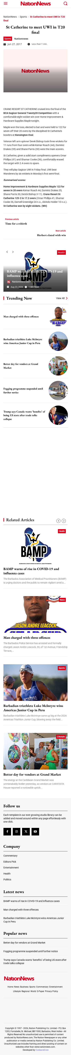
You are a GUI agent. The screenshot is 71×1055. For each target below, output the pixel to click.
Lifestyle (61, 737)
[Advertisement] (35, 466)
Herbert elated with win (51, 235)
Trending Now (19, 298)
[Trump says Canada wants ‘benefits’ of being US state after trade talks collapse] (58, 415)
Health (61, 252)
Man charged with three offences (21, 316)
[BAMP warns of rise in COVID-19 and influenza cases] (35, 545)
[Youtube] (35, 831)
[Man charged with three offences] (58, 316)
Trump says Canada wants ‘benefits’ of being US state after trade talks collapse (24, 415)
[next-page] (13, 252)
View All (60, 298)
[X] (15, 97)
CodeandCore (42, 1050)
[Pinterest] (24, 97)
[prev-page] (6, 252)
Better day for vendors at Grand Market (32, 774)
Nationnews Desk (21, 281)
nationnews (21, 38)
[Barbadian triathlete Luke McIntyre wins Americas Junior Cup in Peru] (58, 341)
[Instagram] (16, 831)
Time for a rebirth (16, 223)
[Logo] (35, 3)
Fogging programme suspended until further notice (30, 951)
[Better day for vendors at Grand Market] (58, 366)
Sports (23, 16)
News (62, 600)
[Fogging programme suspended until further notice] (58, 390)
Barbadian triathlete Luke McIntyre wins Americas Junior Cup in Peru (33, 708)
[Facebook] (7, 97)
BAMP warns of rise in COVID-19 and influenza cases (35, 273)
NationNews (10, 16)
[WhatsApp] (33, 97)
